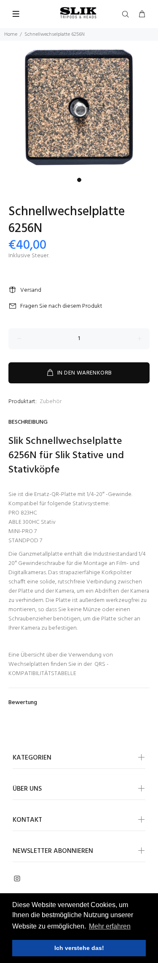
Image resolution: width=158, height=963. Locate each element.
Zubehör (51, 401)
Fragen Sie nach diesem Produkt (61, 306)
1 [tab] (79, 180)
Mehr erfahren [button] (110, 926)
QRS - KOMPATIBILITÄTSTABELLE (58, 669)
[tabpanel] (79, 107)
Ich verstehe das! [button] (79, 948)
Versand (30, 290)
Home (10, 34)
